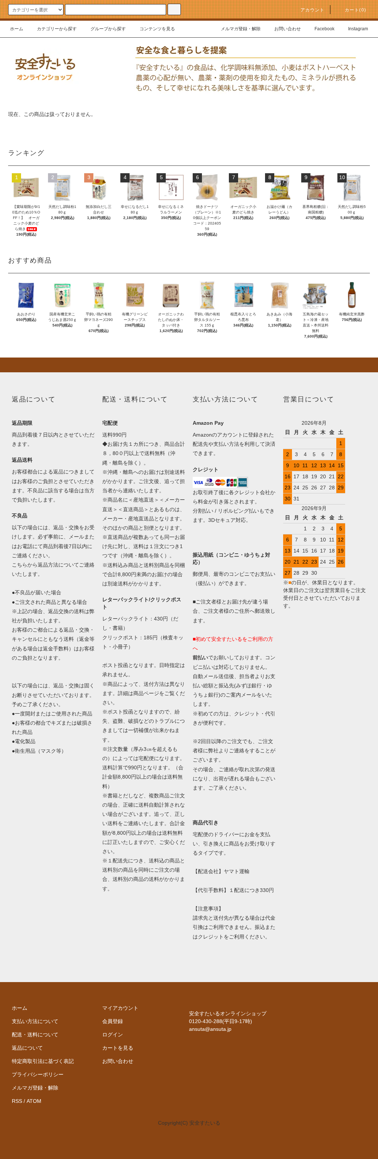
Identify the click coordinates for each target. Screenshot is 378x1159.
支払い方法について (35, 1021)
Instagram (358, 28)
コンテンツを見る (157, 28)
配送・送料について (35, 1034)
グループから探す (108, 28)
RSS (17, 1101)
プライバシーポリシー (37, 1074)
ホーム (16, 28)
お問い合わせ (287, 28)
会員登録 (112, 1021)
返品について (27, 1048)
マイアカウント (120, 1008)
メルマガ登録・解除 (241, 28)
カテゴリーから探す (57, 28)
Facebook (324, 28)
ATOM (34, 1101)
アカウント (312, 10)
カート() (355, 10)
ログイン (112, 1034)
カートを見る (117, 1048)
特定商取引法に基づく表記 (43, 1061)
